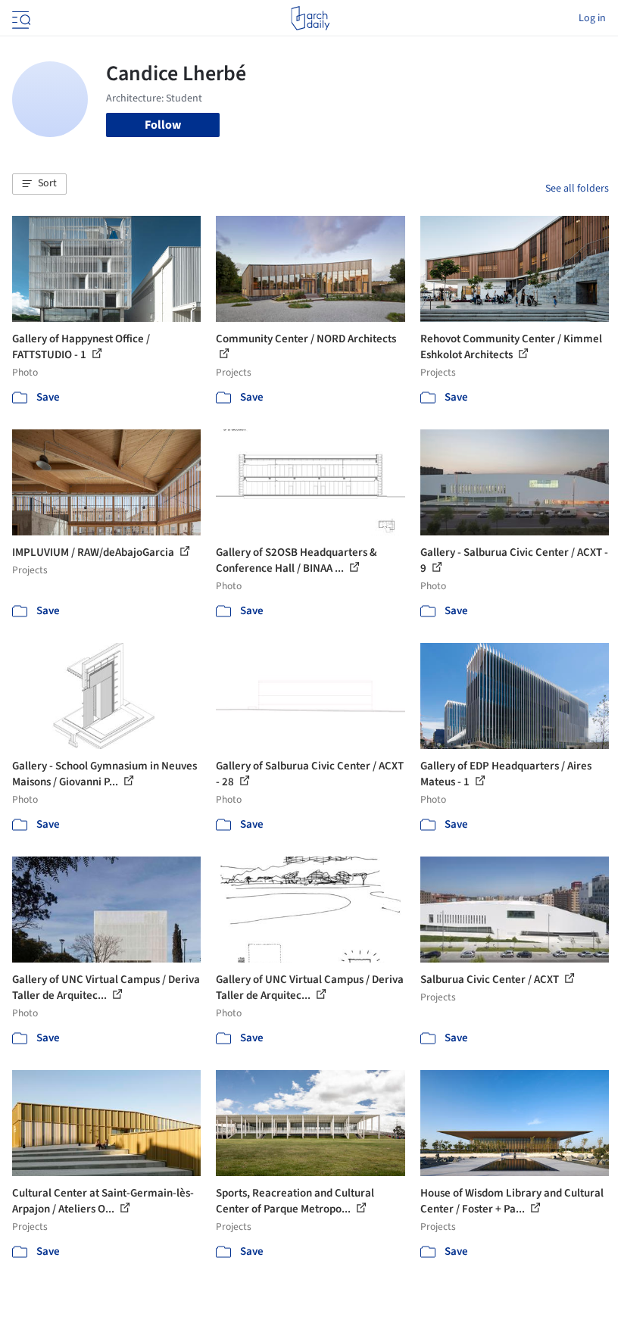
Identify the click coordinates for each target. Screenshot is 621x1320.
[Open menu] (19, 18)
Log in (592, 18)
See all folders (577, 188)
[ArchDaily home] (310, 18)
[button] (39, 184)
